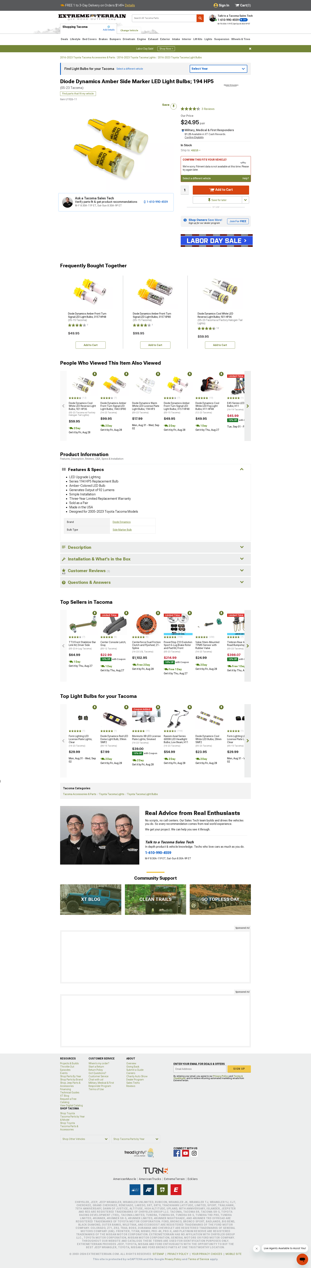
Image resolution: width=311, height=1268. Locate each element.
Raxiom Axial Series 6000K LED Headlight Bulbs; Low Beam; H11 (176, 741)
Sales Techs (133, 1082)
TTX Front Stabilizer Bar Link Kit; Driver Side (82, 645)
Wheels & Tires (240, 39)
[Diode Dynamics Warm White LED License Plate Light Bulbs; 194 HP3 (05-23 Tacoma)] (146, 385)
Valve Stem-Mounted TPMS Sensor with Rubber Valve (207, 647)
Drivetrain (129, 39)
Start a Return (96, 1066)
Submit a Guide (134, 1069)
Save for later (219, 200)
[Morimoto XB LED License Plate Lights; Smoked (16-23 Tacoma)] (146, 718)
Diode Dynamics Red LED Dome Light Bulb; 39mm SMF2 (114, 741)
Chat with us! (96, 1079)
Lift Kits (197, 39)
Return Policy (96, 1069)
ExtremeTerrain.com (92, 17)
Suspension (221, 39)
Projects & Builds (69, 1063)
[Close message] (250, 49)
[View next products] (247, 406)
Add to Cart (224, 189)
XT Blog (64, 1095)
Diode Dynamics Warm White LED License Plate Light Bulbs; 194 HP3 (145, 408)
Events (63, 1073)
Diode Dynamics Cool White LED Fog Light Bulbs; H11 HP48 (207, 408)
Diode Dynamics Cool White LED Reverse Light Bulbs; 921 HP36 (82, 409)
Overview (131, 1063)
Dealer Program (135, 1079)
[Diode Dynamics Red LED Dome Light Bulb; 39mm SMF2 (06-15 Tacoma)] (114, 718)
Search (200, 18)
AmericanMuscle (124, 1179)
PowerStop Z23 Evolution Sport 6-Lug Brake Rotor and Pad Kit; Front (178, 647)
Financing (65, 1089)
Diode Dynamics (122, 522)
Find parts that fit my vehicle (78, 93)
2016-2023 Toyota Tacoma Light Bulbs (180, 57)
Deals (64, 39)
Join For (237, 221)
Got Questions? (97, 1073)
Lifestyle (75, 39)
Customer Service (98, 1076)
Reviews (130, 1086)
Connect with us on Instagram (194, 1153)
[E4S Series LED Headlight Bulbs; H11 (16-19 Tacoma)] (241, 385)
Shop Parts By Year (70, 1076)
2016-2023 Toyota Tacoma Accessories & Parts (87, 57)
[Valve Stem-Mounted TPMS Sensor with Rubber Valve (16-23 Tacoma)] (209, 624)
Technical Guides (69, 1092)
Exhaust (153, 39)
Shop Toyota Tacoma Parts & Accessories (69, 1126)
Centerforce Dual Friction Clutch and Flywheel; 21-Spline (146, 647)
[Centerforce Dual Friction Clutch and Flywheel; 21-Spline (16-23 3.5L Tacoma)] (146, 624)
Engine (141, 39)
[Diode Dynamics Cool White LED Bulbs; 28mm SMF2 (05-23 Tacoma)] (209, 718)
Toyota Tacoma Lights (111, 794)
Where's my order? (99, 1063)
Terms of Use (96, 1089)
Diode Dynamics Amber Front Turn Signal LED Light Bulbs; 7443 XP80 (113, 408)
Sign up (239, 1068)
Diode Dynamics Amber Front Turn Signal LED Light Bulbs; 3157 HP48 (177, 408)
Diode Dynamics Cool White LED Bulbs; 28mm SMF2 (208, 741)
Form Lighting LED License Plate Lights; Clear (80, 741)
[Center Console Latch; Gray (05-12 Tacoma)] (114, 624)
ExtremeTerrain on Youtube (185, 1153)
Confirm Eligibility (194, 137)
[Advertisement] (155, 957)
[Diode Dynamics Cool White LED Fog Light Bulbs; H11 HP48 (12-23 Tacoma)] (209, 385)
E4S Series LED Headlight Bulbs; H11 (241, 406)
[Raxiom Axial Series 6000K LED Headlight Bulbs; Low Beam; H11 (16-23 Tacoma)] (178, 718)
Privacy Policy (221, 1076)
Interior (186, 39)
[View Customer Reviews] (190, 109)
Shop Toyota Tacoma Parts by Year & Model (72, 1116)
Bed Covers (89, 39)
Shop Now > (166, 48)
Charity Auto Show (137, 1076)
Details (130, 5)
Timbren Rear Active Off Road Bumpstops (240, 645)
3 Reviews (208, 109)
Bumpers (115, 39)
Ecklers (193, 1179)
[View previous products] (63, 406)
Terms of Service (198, 1259)
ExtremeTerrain (174, 1179)
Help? (246, 178)
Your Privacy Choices (207, 1254)
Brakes (103, 39)
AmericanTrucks (150, 1179)
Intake (176, 39)
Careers (130, 1073)
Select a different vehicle (197, 178)
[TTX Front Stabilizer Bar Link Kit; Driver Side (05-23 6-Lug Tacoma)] (83, 624)
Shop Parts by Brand (71, 1079)
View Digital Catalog (71, 1105)
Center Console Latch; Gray (113, 645)
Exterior (165, 39)
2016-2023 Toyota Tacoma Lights (136, 57)
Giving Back (132, 1066)
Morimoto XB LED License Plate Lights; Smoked (146, 739)
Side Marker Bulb (122, 529)
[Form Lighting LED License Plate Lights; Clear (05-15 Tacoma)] (241, 718)
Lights (208, 39)
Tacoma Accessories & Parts (79, 794)
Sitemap (158, 1254)
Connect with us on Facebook (176, 1153)
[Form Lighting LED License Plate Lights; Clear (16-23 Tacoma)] (83, 718)
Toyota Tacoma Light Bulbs (142, 794)
